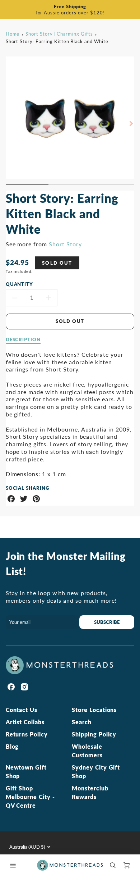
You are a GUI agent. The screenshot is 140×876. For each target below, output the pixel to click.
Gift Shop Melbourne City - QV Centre (30, 797)
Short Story (65, 244)
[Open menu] (13, 865)
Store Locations (94, 709)
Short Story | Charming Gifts (59, 34)
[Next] (130, 123)
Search (82, 721)
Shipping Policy (94, 734)
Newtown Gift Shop (26, 771)
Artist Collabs (25, 721)
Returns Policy (27, 734)
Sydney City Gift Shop (96, 771)
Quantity (19, 284)
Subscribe (107, 622)
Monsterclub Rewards (90, 792)
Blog (12, 746)
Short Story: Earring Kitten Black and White (57, 41)
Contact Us (22, 709)
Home (13, 34)
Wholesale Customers (87, 750)
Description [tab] (23, 339)
